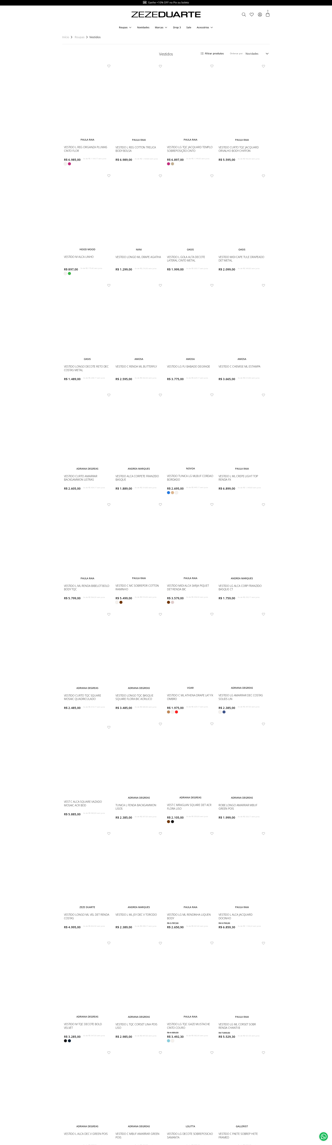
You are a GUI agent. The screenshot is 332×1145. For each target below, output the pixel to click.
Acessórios (203, 27)
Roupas (123, 27)
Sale (188, 27)
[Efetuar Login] (260, 14)
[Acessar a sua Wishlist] (251, 14)
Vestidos (95, 37)
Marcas (159, 27)
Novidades (143, 27)
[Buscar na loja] (243, 14)
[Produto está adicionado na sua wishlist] (109, 66)
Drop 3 (177, 27)
